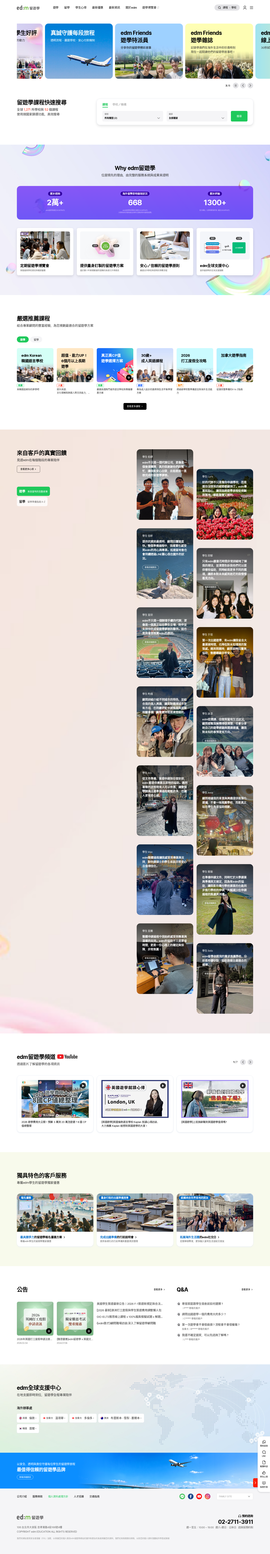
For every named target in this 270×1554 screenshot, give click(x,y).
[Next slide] (250, 85)
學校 (233, 7)
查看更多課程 (133, 406)
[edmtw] (28, 7)
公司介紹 (22, 1496)
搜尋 (239, 116)
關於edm (131, 7)
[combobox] (132, 118)
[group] (51, 51)
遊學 (56, 7)
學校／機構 (119, 104)
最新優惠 (97, 7)
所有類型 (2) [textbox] (111, 118)
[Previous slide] (243, 85)
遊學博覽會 (149, 7)
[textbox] (235, 1496)
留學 (67, 7)
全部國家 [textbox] (173, 118)
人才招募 (79, 1496)
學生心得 (80, 7)
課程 (225, 7)
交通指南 (94, 1496)
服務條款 (37, 1496)
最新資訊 (114, 7)
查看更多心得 (27, 469)
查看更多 (158, 1289)
